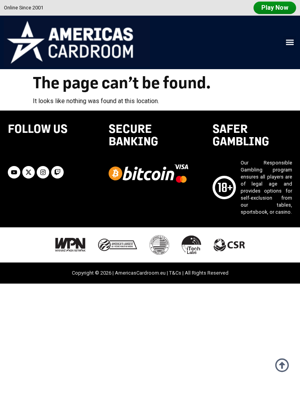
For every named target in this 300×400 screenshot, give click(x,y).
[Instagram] (43, 172)
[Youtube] (14, 172)
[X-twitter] (28, 172)
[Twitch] (57, 172)
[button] (289, 42)
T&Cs (175, 273)
